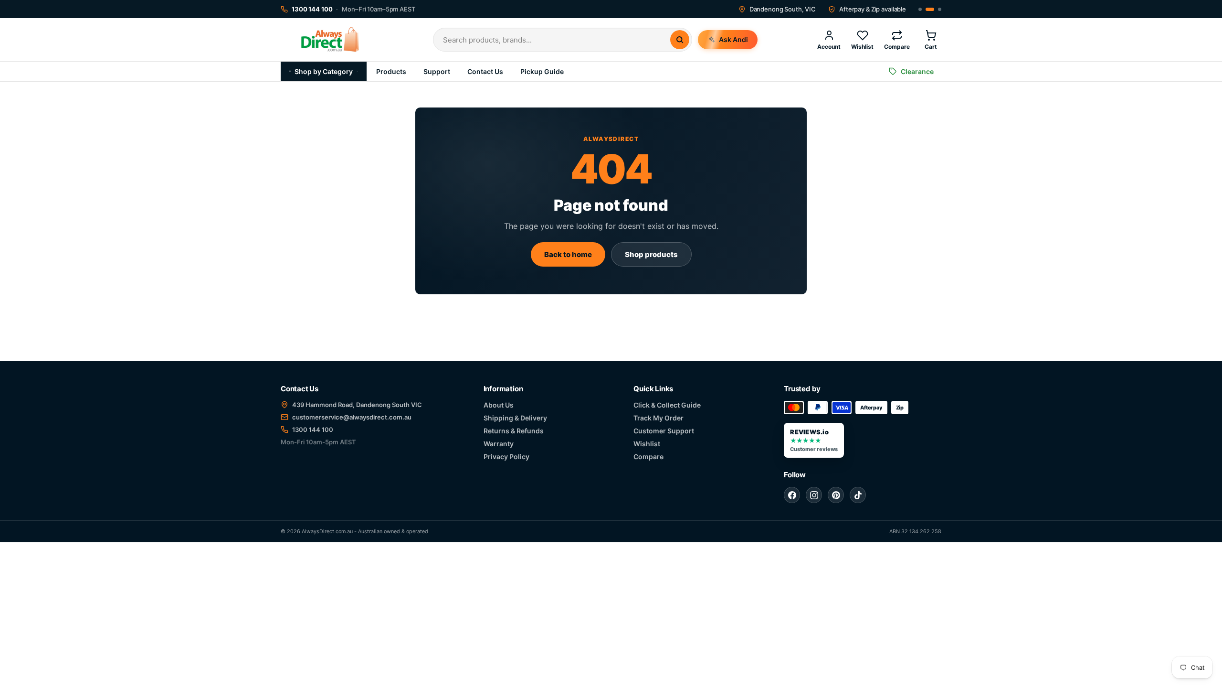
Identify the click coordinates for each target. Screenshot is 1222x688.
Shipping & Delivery (515, 418)
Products (391, 71)
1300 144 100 (312, 429)
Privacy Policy (506, 456)
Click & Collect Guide (667, 405)
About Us (499, 405)
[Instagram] (814, 495)
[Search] (679, 39)
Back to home (568, 254)
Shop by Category (324, 71)
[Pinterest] (836, 495)
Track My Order (658, 418)
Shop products (651, 254)
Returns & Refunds (514, 431)
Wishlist (646, 444)
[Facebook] (792, 495)
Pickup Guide (542, 71)
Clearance (917, 71)
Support (436, 71)
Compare (648, 456)
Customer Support (663, 431)
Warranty (499, 444)
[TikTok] (858, 495)
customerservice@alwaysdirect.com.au (351, 417)
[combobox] (556, 40)
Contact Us (485, 71)
